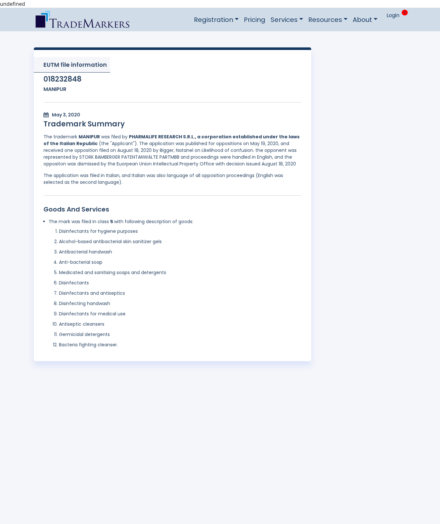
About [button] (362, 19)
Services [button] (284, 19)
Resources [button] (325, 19)
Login (393, 15)
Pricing (254, 19)
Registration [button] (213, 19)
